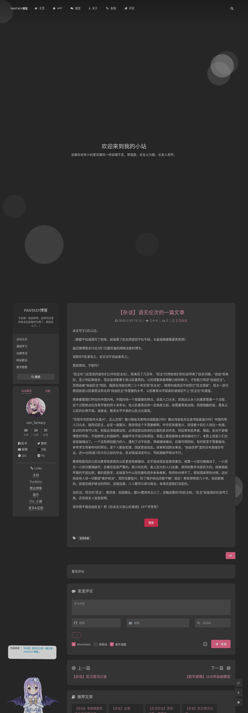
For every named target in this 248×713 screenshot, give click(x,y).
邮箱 (24, 449)
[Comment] (238, 683)
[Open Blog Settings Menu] (238, 702)
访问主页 (21, 339)
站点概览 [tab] (27, 391)
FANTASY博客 (19, 8)
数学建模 (21, 367)
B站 (43, 449)
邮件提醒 (120, 644)
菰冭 (36, 495)
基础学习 (21, 346)
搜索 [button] (37, 376)
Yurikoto (36, 481)
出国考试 (21, 353)
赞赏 (151, 523)
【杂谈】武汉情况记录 (89, 676)
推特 (43, 443)
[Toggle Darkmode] (238, 692)
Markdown (84, 644)
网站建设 (21, 360)
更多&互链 (35, 508)
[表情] (205, 644)
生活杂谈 (181, 320)
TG (42, 455)
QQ (23, 455)
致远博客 (36, 488)
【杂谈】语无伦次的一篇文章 (151, 312)
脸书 (24, 443)
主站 (36, 475)
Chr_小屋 (35, 501)
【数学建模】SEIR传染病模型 (207, 676)
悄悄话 (103, 644)
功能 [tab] (47, 391)
